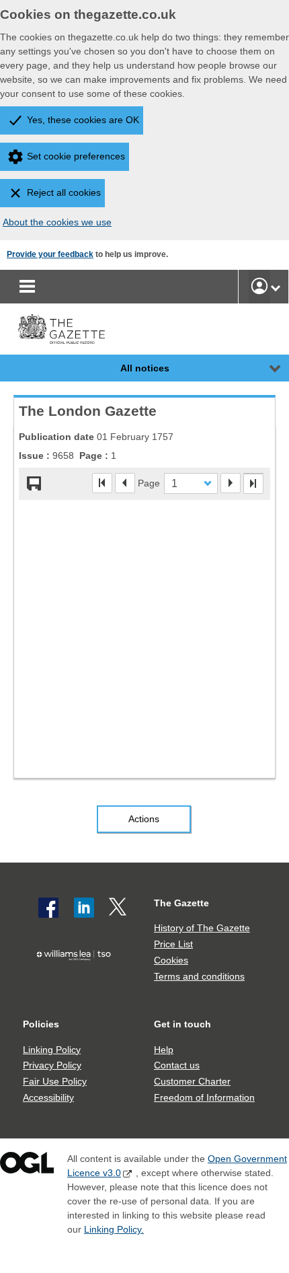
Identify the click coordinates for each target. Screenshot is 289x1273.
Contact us (177, 1065)
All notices (144, 368)
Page (149, 482)
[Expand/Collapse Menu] (265, 368)
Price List (173, 944)
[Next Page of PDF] (230, 483)
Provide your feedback (50, 254)
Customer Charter (192, 1081)
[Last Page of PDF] (253, 484)
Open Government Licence (27, 1165)
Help (163, 1049)
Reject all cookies (64, 192)
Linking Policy (52, 1049)
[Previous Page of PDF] (125, 483)
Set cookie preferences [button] (76, 156)
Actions (143, 818)
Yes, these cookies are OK (83, 119)
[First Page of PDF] (102, 483)
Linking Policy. (114, 1229)
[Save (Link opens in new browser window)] (34, 484)
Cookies (171, 960)
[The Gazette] (61, 329)
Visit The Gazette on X (119, 908)
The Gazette (181, 903)
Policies (41, 1024)
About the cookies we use (57, 222)
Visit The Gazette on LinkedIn (84, 908)
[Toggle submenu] (275, 286)
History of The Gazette (202, 927)
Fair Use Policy (55, 1081)
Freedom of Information (204, 1097)
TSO (77, 979)
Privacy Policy (52, 1065)
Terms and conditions (199, 976)
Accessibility (48, 1097)
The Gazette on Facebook (48, 908)
